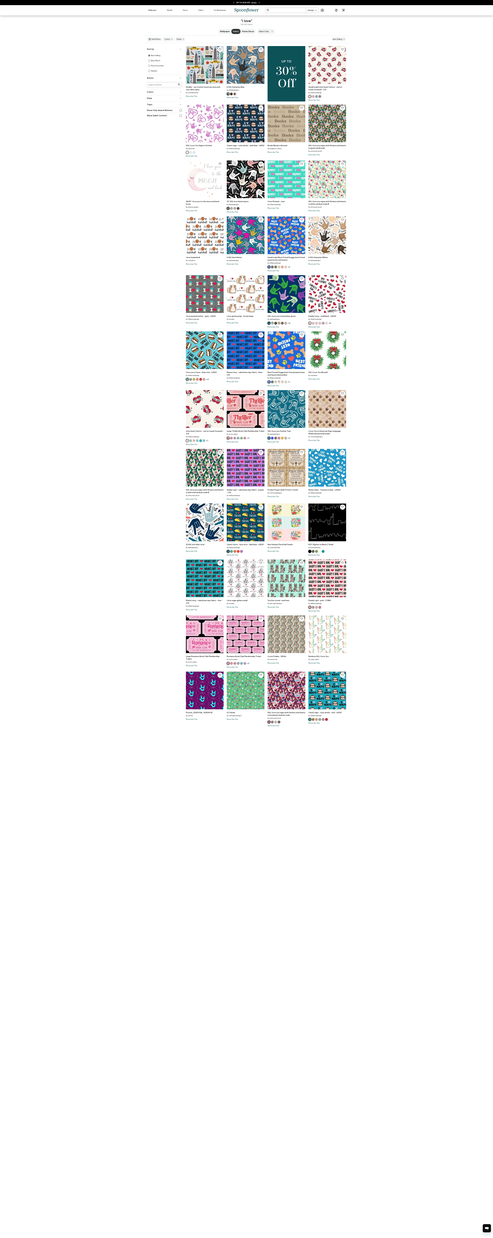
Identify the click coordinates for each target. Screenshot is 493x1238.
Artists (164, 78)
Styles (181, 39)
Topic (164, 104)
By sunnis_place (232, 434)
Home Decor (248, 31)
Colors (169, 39)
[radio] (149, 56)
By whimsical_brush (315, 151)
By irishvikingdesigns (315, 437)
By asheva (189, 716)
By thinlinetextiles (314, 547)
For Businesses (220, 10)
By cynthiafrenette (274, 547)
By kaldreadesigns (233, 90)
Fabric (200, 10)
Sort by (164, 49)
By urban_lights (313, 659)
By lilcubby (230, 319)
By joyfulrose (190, 148)
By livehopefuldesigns (234, 716)
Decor (185, 10)
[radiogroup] (164, 63)
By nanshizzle (272, 659)
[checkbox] (181, 110)
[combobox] (312, 10)
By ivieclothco (190, 260)
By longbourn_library (275, 148)
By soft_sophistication (275, 603)
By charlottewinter (192, 93)
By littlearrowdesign (315, 93)
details (254, 2)
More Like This (191, 96)
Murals (169, 10)
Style (164, 98)
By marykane (312, 375)
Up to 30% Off (243, 3)
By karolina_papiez (192, 207)
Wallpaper (152, 10)
